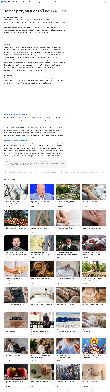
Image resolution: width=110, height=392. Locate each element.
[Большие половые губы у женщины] (94, 196)
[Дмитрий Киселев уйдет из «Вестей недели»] (42, 196)
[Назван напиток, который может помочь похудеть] (42, 350)
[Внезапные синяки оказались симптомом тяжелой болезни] (94, 222)
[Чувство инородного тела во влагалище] (94, 324)
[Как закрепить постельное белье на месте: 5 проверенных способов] (42, 299)
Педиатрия (16, 6)
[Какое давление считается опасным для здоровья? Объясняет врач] (16, 196)
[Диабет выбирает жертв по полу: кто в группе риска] (42, 376)
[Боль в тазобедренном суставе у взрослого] (16, 299)
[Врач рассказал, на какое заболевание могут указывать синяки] (42, 222)
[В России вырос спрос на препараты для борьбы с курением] (68, 350)
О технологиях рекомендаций (84, 390)
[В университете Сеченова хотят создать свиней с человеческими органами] (68, 299)
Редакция (46, 390)
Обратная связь (72, 390)
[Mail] (2, 2)
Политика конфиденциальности (99, 390)
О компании (7, 390)
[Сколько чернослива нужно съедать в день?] (16, 324)
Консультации (7, 6)
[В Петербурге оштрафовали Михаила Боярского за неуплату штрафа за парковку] (68, 247)
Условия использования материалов (58, 390)
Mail (3, 390)
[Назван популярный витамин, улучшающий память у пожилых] (94, 273)
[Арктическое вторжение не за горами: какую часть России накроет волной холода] (68, 324)
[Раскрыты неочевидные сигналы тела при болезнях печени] (68, 222)
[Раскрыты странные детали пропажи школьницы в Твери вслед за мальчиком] (68, 376)
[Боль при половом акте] (16, 350)
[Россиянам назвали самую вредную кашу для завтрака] (94, 247)
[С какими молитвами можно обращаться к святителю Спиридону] (94, 350)
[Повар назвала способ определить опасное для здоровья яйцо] (16, 273)
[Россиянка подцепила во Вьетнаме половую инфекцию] (42, 247)
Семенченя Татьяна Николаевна (23, 42)
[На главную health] (9, 2)
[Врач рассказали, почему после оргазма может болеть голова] (94, 299)
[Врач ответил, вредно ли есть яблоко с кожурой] (16, 376)
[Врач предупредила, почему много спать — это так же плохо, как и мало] (68, 273)
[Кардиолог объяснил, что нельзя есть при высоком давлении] (42, 273)
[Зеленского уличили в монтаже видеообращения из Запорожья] (16, 247)
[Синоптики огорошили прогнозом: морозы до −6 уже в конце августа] (42, 324)
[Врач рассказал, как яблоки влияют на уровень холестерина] (16, 222)
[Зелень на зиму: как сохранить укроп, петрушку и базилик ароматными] (68, 196)
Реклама (14, 390)
